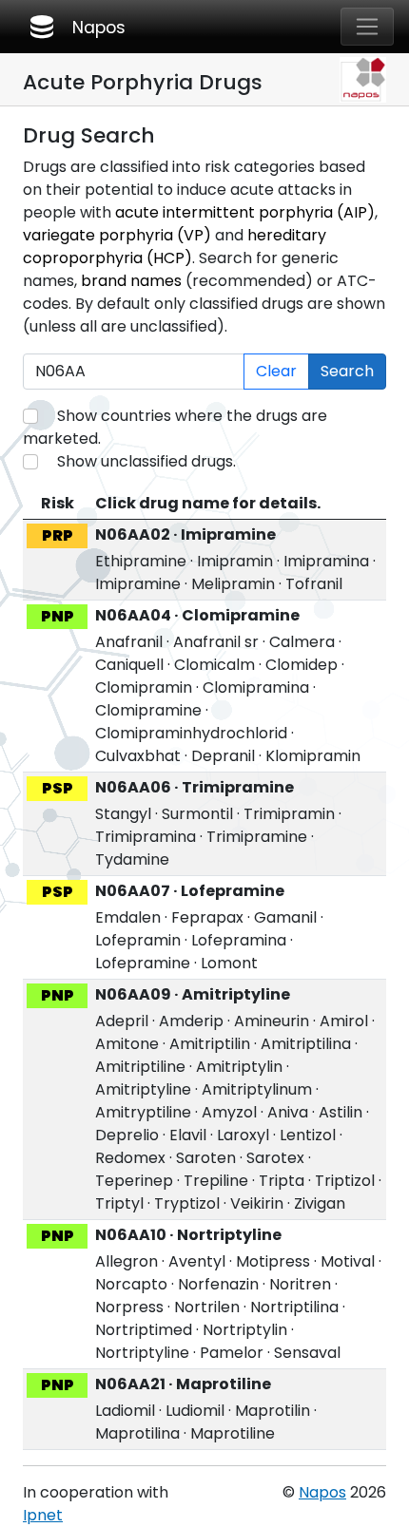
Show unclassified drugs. (146, 461)
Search (347, 371)
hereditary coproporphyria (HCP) (174, 246)
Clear (276, 371)
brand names (131, 281)
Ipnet (43, 1515)
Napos (76, 27)
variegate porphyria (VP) (117, 235)
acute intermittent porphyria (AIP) (245, 212)
